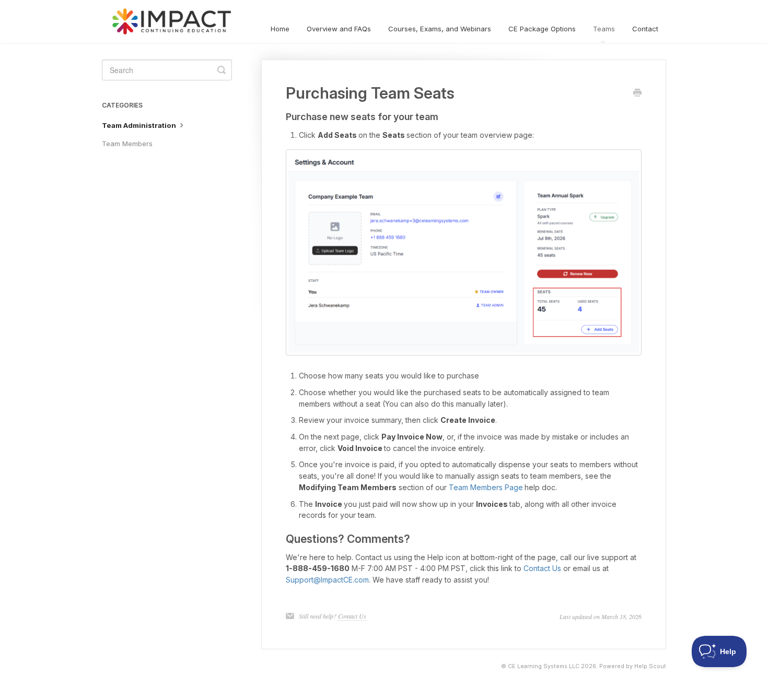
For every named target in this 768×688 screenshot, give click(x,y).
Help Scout (650, 666)
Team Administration (140, 125)
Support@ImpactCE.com (327, 579)
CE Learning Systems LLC (543, 666)
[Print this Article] (637, 93)
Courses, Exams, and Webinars (439, 29)
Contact (645, 29)
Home (280, 29)
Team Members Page (486, 487)
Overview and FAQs (339, 29)
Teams (604, 29)
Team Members (127, 143)
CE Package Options (542, 29)
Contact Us (542, 568)
